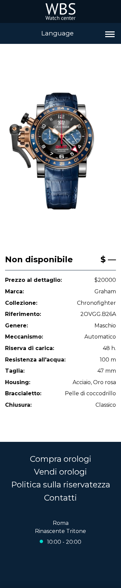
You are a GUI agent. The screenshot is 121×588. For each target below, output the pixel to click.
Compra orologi (60, 459)
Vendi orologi (60, 472)
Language (57, 33)
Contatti (60, 498)
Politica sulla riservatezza (60, 484)
